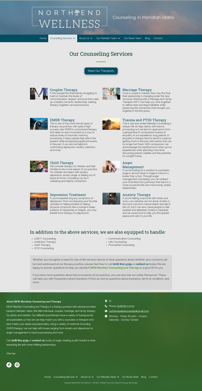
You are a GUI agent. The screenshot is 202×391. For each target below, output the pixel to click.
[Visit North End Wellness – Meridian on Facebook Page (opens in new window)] (9, 364)
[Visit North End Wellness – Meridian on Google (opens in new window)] (17, 364)
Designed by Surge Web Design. (126, 383)
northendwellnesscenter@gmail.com (129, 311)
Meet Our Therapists (101, 70)
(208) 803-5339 (125, 306)
